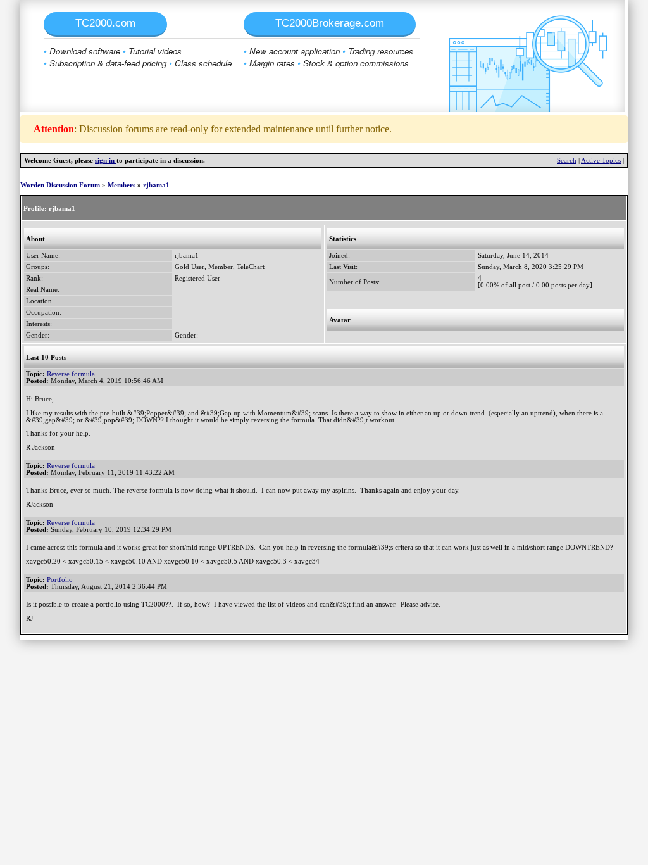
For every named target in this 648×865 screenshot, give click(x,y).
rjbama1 (156, 185)
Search (566, 160)
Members (121, 185)
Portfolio (60, 579)
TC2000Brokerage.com (329, 23)
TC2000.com (105, 23)
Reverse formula (71, 373)
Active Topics (601, 160)
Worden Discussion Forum (60, 185)
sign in (105, 160)
